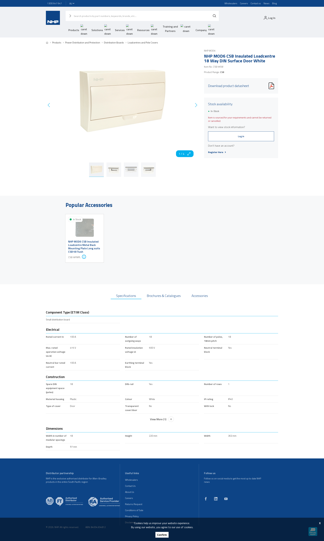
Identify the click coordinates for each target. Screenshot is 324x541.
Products (73, 30)
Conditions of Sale (134, 510)
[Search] (214, 16)
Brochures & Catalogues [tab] (164, 295)
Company (201, 30)
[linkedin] (216, 498)
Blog (274, 3)
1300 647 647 (54, 3)
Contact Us (130, 486)
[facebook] (205, 498)
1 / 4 (181, 154)
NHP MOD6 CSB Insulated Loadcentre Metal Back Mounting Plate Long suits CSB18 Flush (84, 246)
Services (120, 30)
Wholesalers (230, 3)
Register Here (215, 152)
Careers (244, 3)
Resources (143, 30)
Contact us (256, 3)
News (266, 3)
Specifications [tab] (126, 295)
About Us (129, 492)
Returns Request (133, 504)
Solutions (97, 30)
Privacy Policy (132, 516)
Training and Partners (170, 28)
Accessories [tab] (200, 295)
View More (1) (158, 419)
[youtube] (226, 498)
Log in (241, 136)
